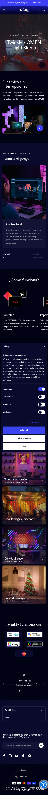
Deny (24, 446)
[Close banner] (44, 346)
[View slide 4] (28, 690)
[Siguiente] (44, 3)
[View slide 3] (25, 690)
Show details (34, 422)
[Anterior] (3, 3)
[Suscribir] (41, 745)
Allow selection (24, 438)
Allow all (24, 430)
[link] (14, 299)
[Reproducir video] (24, 119)
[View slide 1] (19, 690)
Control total (6, 256)
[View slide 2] (22, 690)
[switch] (41, 397)
